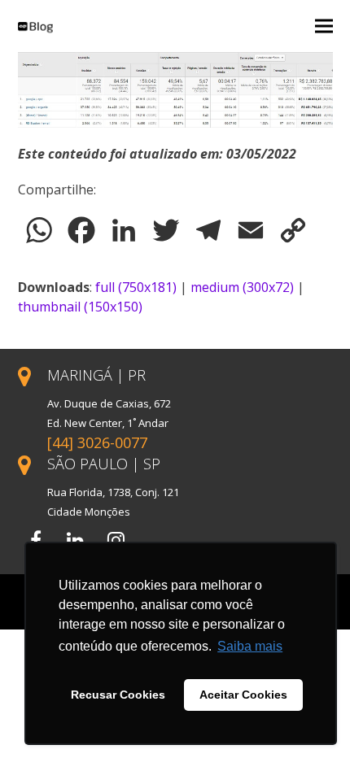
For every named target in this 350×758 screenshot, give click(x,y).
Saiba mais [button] (249, 646)
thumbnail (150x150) (80, 307)
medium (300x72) (242, 287)
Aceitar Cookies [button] (243, 694)
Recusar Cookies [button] (118, 694)
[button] (324, 26)
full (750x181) (136, 287)
